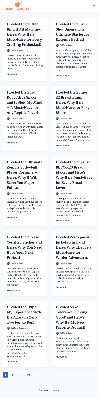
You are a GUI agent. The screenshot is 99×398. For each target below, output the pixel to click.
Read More (14, 74)
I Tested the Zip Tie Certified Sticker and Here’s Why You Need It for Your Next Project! (24, 247)
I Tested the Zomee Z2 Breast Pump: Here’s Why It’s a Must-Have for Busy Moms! (73, 102)
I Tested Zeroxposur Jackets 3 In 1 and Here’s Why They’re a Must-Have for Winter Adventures (73, 247)
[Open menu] (94, 6)
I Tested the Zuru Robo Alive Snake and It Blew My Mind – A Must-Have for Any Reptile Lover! (24, 102)
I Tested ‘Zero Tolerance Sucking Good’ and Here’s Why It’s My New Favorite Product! (71, 317)
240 (29, 375)
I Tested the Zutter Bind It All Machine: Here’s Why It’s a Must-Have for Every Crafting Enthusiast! (24, 34)
